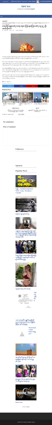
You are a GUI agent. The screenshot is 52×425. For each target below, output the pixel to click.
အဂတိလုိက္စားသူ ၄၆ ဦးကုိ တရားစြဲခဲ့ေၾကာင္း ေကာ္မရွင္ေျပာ (25, 359)
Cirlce (45, 86)
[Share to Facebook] (22, 114)
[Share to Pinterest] (23, 114)
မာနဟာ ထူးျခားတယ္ (22, 214)
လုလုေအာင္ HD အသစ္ (23, 289)
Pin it (33, 86)
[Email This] (18, 114)
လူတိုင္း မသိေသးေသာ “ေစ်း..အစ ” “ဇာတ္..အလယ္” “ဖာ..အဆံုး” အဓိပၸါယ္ (16, 1)
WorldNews (21, 30)
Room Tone (19, 402)
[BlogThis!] (20, 114)
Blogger (28, 406)
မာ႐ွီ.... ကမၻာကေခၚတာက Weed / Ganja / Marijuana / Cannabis (24, 191)
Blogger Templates (31, 422)
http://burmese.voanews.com (7, 83)
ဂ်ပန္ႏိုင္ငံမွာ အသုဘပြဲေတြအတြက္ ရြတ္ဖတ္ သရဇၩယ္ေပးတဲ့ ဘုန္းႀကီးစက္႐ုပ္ (26, 257)
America (17, 30)
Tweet (9, 86)
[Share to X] (21, 114)
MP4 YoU (26, 6)
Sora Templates (24, 422)
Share (21, 86)
